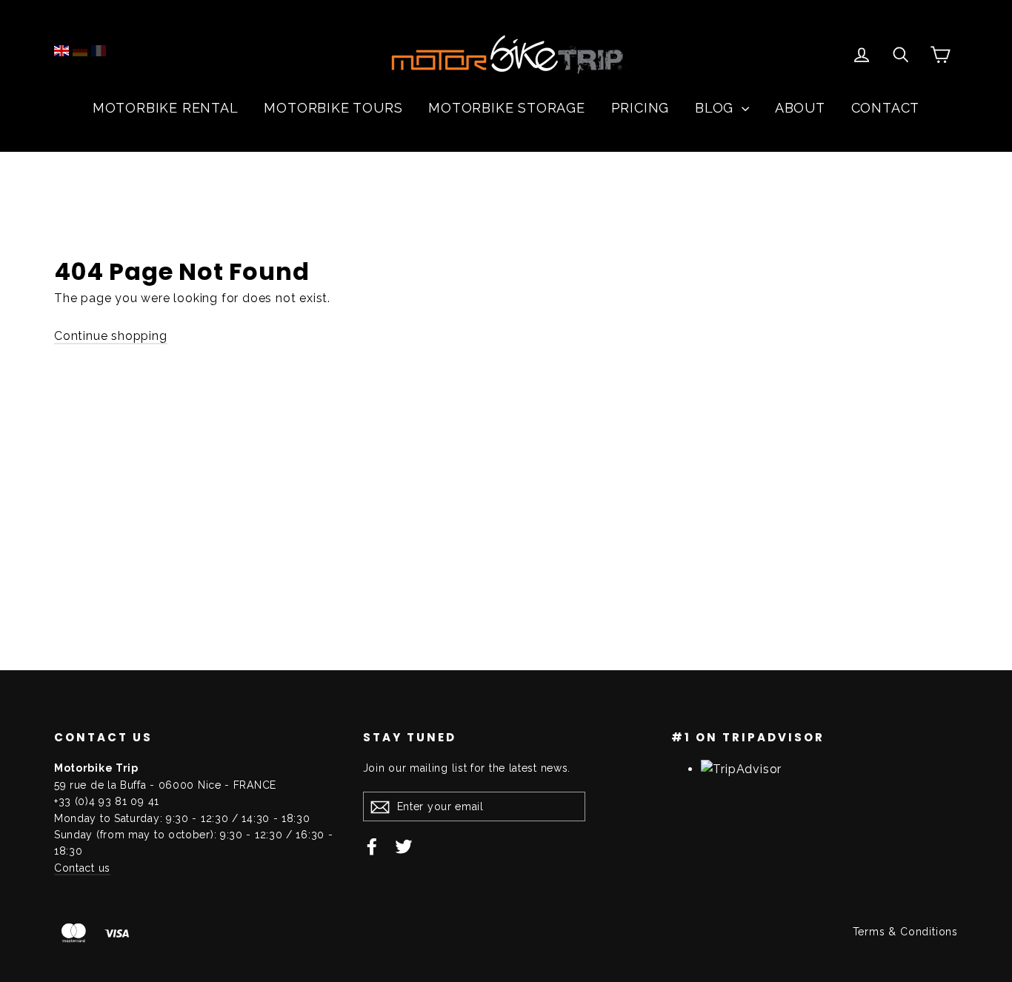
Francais (98, 50)
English (61, 50)
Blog (716, 108)
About (800, 108)
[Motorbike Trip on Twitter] (404, 845)
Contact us (82, 868)
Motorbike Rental (166, 108)
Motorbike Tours (333, 108)
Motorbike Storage (506, 108)
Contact (885, 108)
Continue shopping (110, 336)
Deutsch (80, 50)
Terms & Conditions (905, 932)
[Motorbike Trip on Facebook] (372, 845)
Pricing (640, 108)
